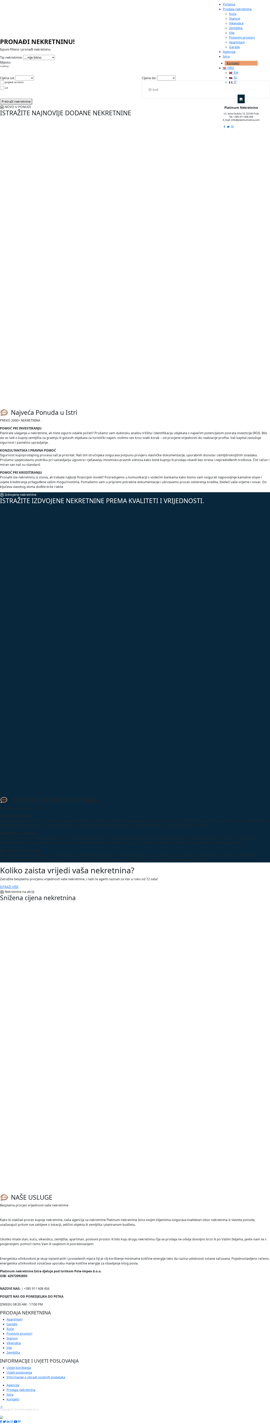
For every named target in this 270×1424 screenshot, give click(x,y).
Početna (229, 4)
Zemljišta (236, 28)
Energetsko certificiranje (23, 1252)
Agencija (229, 52)
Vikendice (236, 23)
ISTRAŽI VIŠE (9, 887)
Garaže (234, 47)
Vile (231, 33)
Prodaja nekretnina (237, 9)
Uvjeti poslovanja (19, 1372)
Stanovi (234, 18)
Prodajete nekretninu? (20, 1232)
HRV (230, 68)
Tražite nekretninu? (18, 1213)
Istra (226, 56)
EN (235, 72)
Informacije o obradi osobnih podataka (36, 1377)
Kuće (232, 14)
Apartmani (237, 42)
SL (234, 77)
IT (234, 82)
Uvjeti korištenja (19, 1368)
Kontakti (233, 63)
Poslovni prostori (242, 37)
